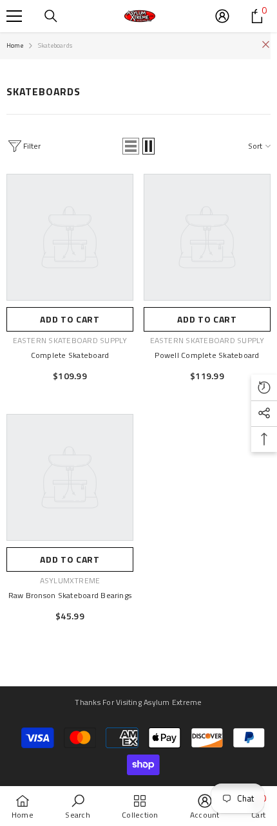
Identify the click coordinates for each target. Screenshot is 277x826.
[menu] (14, 16)
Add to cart (70, 319)
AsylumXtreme (70, 580)
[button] (130, 146)
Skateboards (55, 45)
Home (14, 45)
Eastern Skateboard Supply (70, 340)
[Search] (51, 16)
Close (266, 45)
